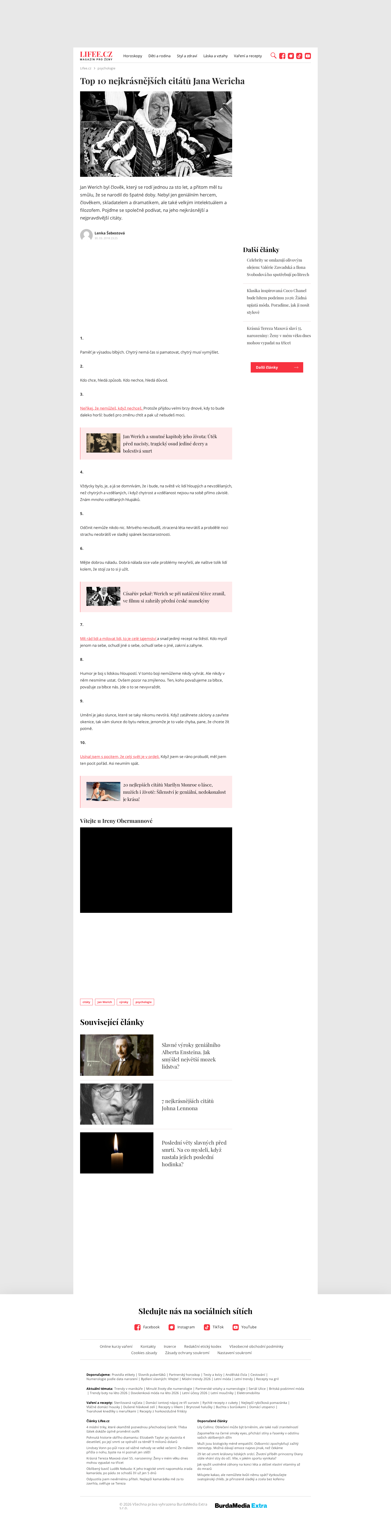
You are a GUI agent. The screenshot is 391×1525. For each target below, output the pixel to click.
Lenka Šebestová (110, 233)
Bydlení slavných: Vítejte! (160, 1379)
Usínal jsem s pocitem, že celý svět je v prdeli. (120, 756)
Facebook (151, 1326)
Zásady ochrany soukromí (187, 1352)
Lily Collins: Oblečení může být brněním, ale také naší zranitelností (247, 1427)
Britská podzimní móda (286, 1388)
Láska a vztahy (215, 55)
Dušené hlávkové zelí (139, 1407)
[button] (273, 55)
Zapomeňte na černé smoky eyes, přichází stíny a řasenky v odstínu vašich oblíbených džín (248, 1435)
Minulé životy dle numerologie (169, 1388)
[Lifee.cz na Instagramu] (291, 58)
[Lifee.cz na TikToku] (299, 58)
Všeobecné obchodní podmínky (256, 1346)
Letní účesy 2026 (194, 1393)
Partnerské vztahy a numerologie (220, 1388)
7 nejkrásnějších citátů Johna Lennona (188, 1104)
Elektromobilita (248, 1393)
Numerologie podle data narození (112, 1379)
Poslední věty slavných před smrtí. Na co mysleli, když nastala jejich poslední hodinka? (194, 1153)
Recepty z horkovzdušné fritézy (163, 1411)
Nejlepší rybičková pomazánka (264, 1402)
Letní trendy (243, 1379)
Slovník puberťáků (152, 1374)
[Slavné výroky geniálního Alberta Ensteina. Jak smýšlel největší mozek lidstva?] (116, 1074)
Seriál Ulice (257, 1388)
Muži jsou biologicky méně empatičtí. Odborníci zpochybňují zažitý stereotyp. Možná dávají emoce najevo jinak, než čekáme (247, 1445)
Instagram (185, 1326)
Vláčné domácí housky (103, 1407)
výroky (123, 1002)
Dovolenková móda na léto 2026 (155, 1393)
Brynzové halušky (199, 1407)
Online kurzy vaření (116, 1346)
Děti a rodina (159, 55)
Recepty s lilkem (170, 1407)
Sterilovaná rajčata (128, 1402)
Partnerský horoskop (184, 1374)
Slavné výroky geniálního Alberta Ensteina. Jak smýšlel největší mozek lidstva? (191, 1055)
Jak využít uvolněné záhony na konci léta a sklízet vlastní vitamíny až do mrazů (248, 1466)
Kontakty (148, 1346)
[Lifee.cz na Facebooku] (282, 58)
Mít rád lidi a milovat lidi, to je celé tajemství (118, 638)
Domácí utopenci (262, 1407)
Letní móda (222, 1379)
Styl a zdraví (187, 55)
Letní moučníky (222, 1393)
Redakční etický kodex (202, 1346)
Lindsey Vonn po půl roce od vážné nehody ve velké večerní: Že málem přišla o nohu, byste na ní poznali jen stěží (139, 1450)
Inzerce (170, 1346)
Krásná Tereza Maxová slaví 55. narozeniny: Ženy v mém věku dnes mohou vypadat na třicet (279, 335)
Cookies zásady (144, 1352)
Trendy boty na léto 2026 (108, 1393)
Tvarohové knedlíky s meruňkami (111, 1411)
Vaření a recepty (248, 55)
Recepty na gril (267, 1379)
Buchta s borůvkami (231, 1407)
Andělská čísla (236, 1374)
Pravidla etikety (123, 1374)
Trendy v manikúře (128, 1388)
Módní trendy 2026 (196, 1379)
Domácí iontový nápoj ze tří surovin (172, 1402)
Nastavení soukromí (234, 1352)
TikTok (218, 1326)
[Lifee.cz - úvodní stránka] (96, 56)
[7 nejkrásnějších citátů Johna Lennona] (116, 1123)
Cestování (257, 1374)
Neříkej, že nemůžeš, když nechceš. (111, 408)
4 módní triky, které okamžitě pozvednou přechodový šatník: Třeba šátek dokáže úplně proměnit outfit (136, 1429)
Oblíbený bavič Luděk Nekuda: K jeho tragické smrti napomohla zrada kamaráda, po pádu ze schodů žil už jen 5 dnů (139, 1470)
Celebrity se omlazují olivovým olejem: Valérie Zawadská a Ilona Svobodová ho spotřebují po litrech (278, 267)
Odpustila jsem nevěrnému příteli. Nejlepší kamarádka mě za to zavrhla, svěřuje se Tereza (135, 1481)
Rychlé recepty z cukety (220, 1402)
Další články (267, 367)
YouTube (249, 1326)
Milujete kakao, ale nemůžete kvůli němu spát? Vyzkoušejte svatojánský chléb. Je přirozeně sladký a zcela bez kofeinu (241, 1477)
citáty (86, 1002)
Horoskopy (132, 55)
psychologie (144, 1002)
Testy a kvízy (212, 1374)
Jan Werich (105, 1002)
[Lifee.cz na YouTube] (308, 58)
